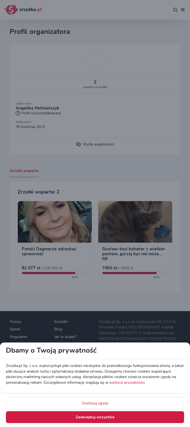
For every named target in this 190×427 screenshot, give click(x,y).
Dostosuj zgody (95, 403)
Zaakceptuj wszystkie (95, 417)
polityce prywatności (127, 382)
